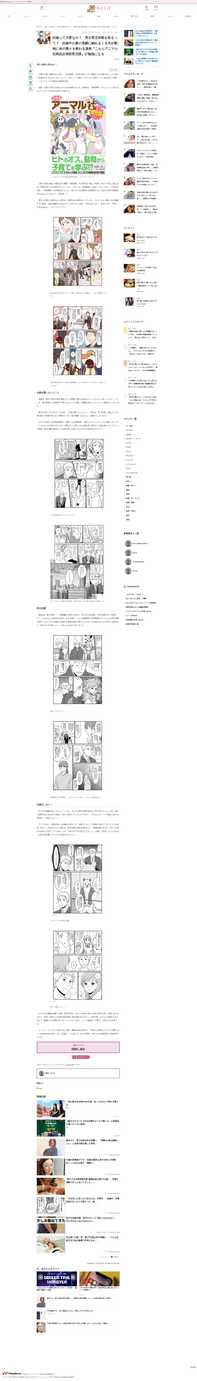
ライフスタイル (131, 473)
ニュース (27, 16)
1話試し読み (78, 1049)
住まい (116, 16)
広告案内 (22, 1377)
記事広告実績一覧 (131, 624)
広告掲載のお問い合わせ (133, 620)
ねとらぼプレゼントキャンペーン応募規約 (140, 603)
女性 (40, 1088)
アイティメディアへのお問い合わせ (137, 611)
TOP (8, 16)
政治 (127, 507)
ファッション (131, 464)
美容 (127, 520)
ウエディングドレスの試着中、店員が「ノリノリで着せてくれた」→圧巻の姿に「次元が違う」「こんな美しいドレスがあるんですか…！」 (147, 157)
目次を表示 (113, 70)
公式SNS (15, 1377)
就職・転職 (130, 502)
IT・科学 (129, 426)
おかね (128, 434)
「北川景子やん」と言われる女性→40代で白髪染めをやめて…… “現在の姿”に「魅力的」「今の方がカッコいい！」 (147, 87)
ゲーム (128, 451)
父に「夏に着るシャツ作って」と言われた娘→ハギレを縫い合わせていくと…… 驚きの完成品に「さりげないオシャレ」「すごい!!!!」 (147, 143)
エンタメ (45, 16)
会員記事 (188, 16)
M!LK (135, 553)
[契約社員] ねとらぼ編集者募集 (136, 607)
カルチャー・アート (133, 439)
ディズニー (130, 456)
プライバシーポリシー (42, 1377)
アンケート (129, 228)
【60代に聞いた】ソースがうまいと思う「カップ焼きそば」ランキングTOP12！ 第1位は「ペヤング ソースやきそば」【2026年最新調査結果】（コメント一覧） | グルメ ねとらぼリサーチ (143, 403)
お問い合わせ (30, 1377)
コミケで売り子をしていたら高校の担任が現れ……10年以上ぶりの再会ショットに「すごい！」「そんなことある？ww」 (147, 184)
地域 (98, 16)
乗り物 (128, 477)
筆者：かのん (50, 1073)
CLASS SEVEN (138, 562)
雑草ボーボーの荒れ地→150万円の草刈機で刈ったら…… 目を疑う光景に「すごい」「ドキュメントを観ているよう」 (148, 115)
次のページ (82, 1057)
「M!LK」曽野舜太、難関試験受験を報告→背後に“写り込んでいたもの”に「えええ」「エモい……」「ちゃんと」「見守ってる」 (147, 101)
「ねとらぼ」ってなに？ (133, 594)
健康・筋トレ (131, 485)
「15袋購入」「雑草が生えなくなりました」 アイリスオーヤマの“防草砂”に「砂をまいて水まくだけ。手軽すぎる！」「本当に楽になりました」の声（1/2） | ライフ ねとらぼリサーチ (142, 354)
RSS (51, 1377)
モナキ (135, 571)
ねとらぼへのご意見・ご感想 (135, 598)
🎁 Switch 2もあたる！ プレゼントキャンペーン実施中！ (17, 1)
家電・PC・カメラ (133, 498)
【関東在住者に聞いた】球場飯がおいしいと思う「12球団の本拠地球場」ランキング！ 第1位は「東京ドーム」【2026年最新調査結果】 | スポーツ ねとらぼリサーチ (142, 337)
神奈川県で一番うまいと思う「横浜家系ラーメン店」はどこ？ (147, 286)
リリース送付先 (130, 615)
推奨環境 (71, 1377)
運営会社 (57, 1377)
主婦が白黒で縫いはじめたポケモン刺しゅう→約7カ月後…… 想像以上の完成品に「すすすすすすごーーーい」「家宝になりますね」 (147, 198)
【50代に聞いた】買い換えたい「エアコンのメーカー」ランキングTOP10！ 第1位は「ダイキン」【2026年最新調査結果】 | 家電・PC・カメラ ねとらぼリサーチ (142, 370)
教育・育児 (134, 16)
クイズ (62, 16)
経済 (127, 515)
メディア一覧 (6, 1377)
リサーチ (170, 16)
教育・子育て (131, 511)
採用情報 (64, 1377)
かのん (118, 59)
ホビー (128, 468)
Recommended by (105, 1257)
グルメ (80, 16)
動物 (152, 16)
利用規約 (193, 1367)
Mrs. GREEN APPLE (140, 543)
